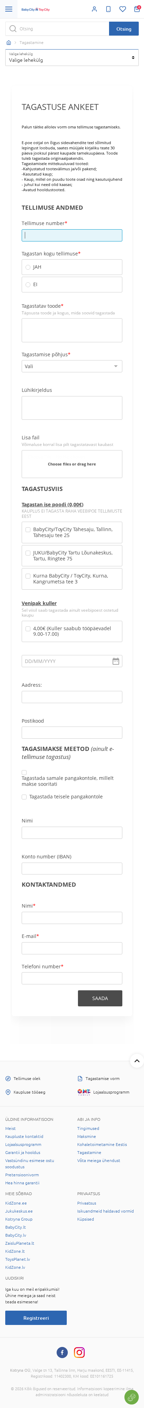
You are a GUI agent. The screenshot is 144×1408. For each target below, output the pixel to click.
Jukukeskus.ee (19, 1211)
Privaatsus (86, 1203)
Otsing (123, 29)
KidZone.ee (16, 1203)
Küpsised (85, 1219)
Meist (10, 1128)
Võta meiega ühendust (98, 1160)
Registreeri (36, 1318)
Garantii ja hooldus (22, 1152)
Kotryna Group (19, 1219)
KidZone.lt (15, 1251)
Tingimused (88, 1128)
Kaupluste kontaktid (24, 1136)
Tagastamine (89, 1152)
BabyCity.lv (15, 1235)
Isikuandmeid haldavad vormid (105, 1211)
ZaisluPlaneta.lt (19, 1243)
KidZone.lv (15, 1267)
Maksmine (86, 1136)
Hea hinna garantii (22, 1182)
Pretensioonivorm (22, 1174)
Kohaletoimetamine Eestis (102, 1144)
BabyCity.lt (15, 1227)
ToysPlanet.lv (17, 1259)
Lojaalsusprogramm (23, 1144)
